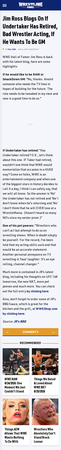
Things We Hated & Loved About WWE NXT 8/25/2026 (44, 385)
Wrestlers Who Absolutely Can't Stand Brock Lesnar (44, 435)
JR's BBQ (20, 321)
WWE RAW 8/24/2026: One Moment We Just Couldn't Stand (15, 385)
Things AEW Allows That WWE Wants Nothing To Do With (16, 435)
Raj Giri (12, 49)
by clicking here (38, 291)
